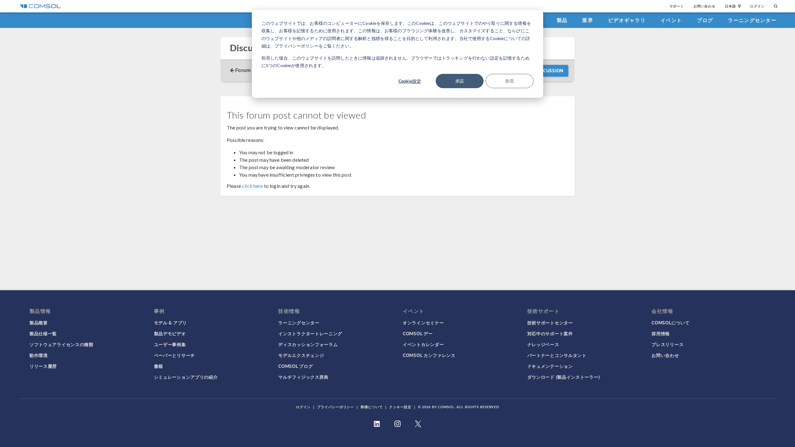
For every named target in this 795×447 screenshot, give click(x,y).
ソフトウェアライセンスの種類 (61, 344)
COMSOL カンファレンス (429, 355)
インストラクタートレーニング (310, 333)
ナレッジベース (543, 344)
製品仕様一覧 (43, 333)
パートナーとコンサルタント (557, 355)
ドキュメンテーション (550, 366)
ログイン (757, 6)
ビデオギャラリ (627, 20)
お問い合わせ (704, 6)
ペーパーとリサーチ (174, 355)
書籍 (158, 366)
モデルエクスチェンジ (301, 355)
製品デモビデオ (170, 333)
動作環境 (39, 355)
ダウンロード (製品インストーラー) (563, 377)
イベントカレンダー (423, 344)
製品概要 (39, 322)
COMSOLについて (670, 322)
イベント (671, 20)
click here (252, 186)
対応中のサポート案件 (550, 333)
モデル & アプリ (170, 322)
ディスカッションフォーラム (308, 344)
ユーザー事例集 (170, 344)
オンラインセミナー (423, 322)
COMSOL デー (418, 333)
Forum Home (250, 70)
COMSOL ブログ (295, 366)
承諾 (459, 81)
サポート (677, 6)
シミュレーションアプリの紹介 (186, 377)
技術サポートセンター (550, 322)
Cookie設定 (409, 81)
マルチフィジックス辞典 (303, 377)
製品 (562, 20)
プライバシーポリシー (335, 406)
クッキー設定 (400, 406)
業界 (587, 20)
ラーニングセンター (752, 20)
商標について (372, 406)
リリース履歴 (43, 366)
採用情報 (661, 333)
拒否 (509, 81)
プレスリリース (668, 344)
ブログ (705, 20)
